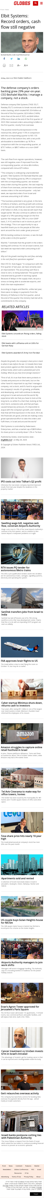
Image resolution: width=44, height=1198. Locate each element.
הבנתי (36, 1194)
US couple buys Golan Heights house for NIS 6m (22, 921)
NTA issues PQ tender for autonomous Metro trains (16, 569)
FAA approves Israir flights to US (19, 660)
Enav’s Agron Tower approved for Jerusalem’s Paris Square (20, 1008)
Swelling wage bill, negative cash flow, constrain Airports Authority (20, 524)
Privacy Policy (28, 1177)
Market (36, 1166)
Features (28, 1166)
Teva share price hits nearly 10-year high (21, 837)
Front (2, 10)
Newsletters (7, 1169)
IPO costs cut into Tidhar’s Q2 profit (21, 481)
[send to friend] (11, 66)
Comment (19, 1166)
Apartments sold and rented (17, 878)
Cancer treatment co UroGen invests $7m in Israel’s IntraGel (22, 1052)
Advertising (5, 1177)
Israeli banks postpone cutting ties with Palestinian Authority (21, 1136)
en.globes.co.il (6, 440)
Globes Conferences (21, 1169)
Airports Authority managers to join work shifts (22, 964)
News (7, 10)
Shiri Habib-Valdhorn (22, 78)
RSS (32, 1169)
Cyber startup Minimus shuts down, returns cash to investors (22, 704)
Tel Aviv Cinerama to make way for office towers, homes (21, 793)
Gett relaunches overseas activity (20, 1093)
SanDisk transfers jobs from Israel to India (22, 613)
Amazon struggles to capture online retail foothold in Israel (21, 749)
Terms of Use (16, 1177)
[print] (4, 66)
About (38, 1177)
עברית (27, 1173)
